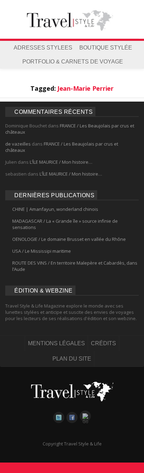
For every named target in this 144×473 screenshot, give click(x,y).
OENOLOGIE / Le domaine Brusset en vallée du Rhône (69, 239)
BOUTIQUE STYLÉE (105, 48)
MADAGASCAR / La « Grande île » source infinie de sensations (65, 224)
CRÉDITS (103, 343)
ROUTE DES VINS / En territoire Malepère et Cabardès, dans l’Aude (74, 266)
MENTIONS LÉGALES (56, 343)
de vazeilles (18, 144)
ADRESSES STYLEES (43, 48)
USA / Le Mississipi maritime (41, 251)
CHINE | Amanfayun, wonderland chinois (55, 209)
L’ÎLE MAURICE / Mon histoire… (61, 162)
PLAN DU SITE (71, 359)
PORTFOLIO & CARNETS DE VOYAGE (72, 62)
